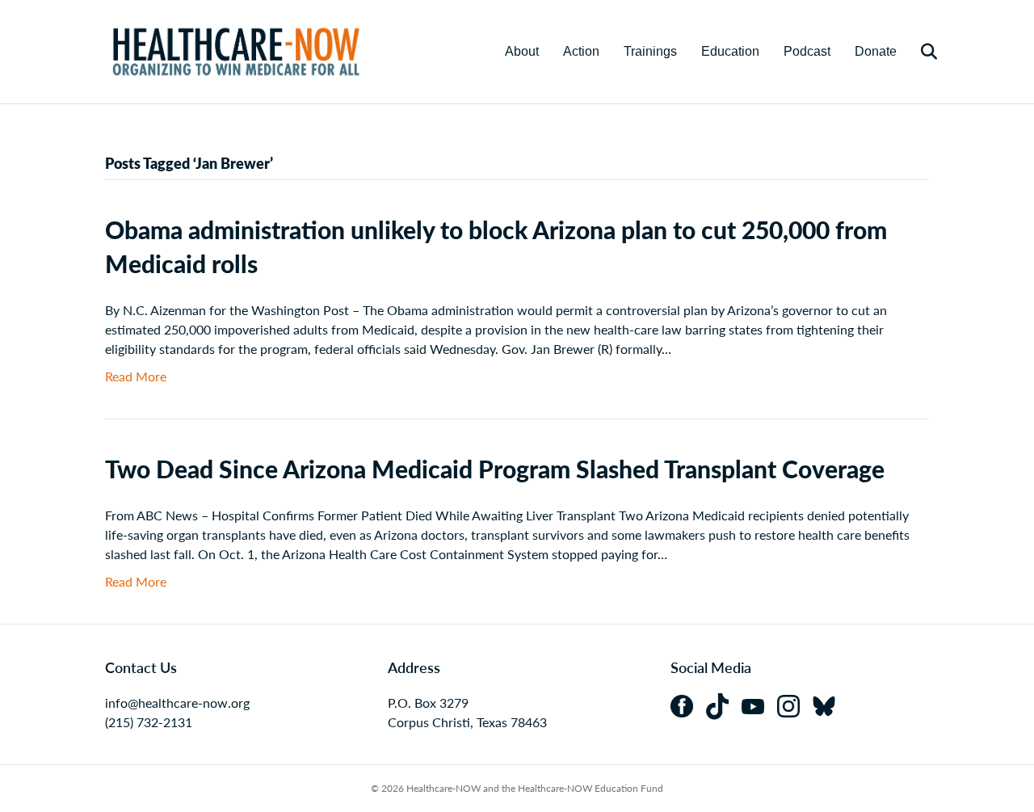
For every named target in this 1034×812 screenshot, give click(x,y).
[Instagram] (795, 704)
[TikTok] (724, 704)
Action (581, 51)
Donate (876, 51)
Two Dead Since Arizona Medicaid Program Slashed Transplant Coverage (495, 469)
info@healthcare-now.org (177, 702)
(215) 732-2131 (148, 722)
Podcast (807, 51)
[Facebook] (688, 704)
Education (730, 51)
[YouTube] (759, 704)
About (522, 51)
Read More (135, 376)
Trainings (650, 51)
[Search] (919, 51)
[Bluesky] (829, 704)
